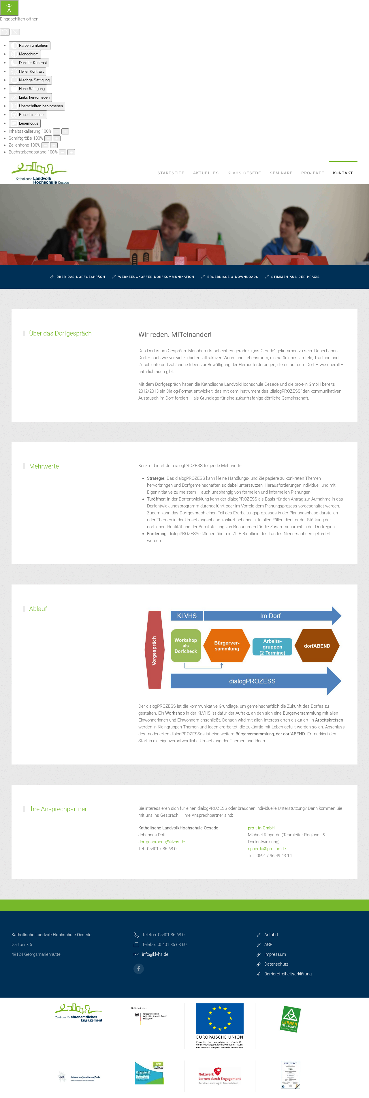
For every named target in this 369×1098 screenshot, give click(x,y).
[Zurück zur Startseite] (40, 172)
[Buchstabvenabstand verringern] (62, 152)
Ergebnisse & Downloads (232, 277)
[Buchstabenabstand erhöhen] (71, 152)
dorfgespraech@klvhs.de (161, 841)
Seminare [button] (281, 172)
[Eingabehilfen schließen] (15, 32)
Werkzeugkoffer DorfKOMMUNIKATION (156, 277)
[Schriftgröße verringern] (48, 138)
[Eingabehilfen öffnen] (9, 8)
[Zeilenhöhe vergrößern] (54, 145)
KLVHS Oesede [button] (244, 172)
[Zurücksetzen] (5, 32)
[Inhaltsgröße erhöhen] (65, 131)
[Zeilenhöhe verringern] (45, 145)
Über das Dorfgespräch (81, 277)
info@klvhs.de (155, 954)
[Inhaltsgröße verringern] (56, 131)
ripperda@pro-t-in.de (267, 848)
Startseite (170, 172)
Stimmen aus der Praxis (295, 277)
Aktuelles (206, 172)
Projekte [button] (312, 172)
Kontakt (343, 172)
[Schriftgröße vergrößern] (57, 138)
